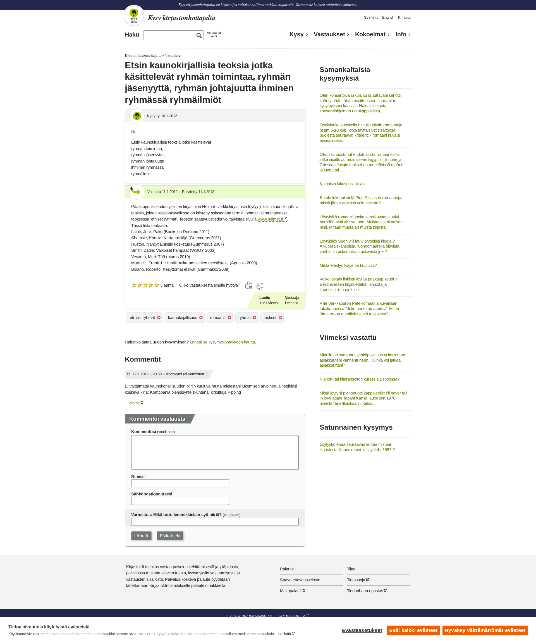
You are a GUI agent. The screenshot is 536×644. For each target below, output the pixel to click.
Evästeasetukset (362, 630)
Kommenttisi (143, 431)
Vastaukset (329, 34)
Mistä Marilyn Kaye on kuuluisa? (348, 265)
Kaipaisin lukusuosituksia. (342, 183)
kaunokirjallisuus (182, 317)
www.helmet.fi (270, 219)
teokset (270, 317)
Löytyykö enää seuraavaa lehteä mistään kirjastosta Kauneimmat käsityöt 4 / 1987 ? (357, 447)
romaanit (218, 317)
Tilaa (351, 568)
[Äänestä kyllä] (249, 285)
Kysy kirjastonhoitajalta (143, 55)
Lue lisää (283, 634)
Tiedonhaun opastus (365, 590)
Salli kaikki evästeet (413, 630)
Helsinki (291, 303)
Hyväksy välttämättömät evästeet (485, 630)
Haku (132, 34)
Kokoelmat (370, 34)
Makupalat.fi (291, 590)
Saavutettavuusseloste (300, 579)
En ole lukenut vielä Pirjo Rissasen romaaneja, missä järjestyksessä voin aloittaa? (361, 200)
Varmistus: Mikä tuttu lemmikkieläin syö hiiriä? (176, 514)
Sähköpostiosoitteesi (151, 494)
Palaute (287, 568)
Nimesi (138, 476)
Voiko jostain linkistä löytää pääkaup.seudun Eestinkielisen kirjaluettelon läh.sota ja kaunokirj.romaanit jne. (359, 284)
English (388, 17)
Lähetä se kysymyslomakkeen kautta (222, 342)
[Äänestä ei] (259, 286)
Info (401, 34)
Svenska (371, 17)
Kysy (296, 34)
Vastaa (134, 403)
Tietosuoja (356, 579)
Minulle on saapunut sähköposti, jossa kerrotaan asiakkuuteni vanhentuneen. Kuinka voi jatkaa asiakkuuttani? (362, 359)
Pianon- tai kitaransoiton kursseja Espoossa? (359, 379)
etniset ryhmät (142, 317)
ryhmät (244, 317)
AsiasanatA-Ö (214, 34)
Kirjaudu (404, 17)
